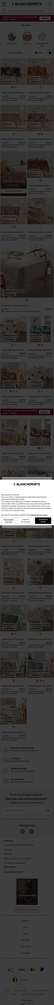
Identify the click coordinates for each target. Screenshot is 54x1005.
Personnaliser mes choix (9, 520)
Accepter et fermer (43, 520)
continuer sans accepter (25, 520)
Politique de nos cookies (38, 515)
